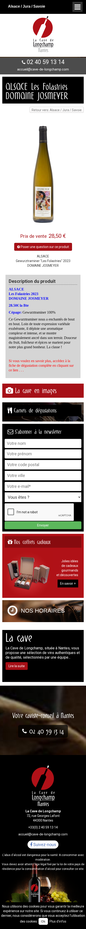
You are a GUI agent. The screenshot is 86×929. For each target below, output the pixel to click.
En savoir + (68, 583)
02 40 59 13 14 (45, 62)
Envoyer (43, 525)
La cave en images (35, 390)
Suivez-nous (44, 844)
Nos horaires (43, 610)
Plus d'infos (58, 921)
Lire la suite (16, 666)
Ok (43, 921)
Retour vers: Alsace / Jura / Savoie (57, 110)
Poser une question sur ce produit (44, 247)
